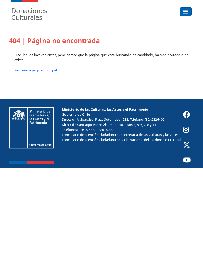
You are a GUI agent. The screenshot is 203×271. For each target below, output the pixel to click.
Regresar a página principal (35, 70)
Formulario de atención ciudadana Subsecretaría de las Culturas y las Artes (120, 134)
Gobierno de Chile (76, 114)
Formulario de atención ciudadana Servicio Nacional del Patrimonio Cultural (121, 139)
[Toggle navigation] (186, 11)
